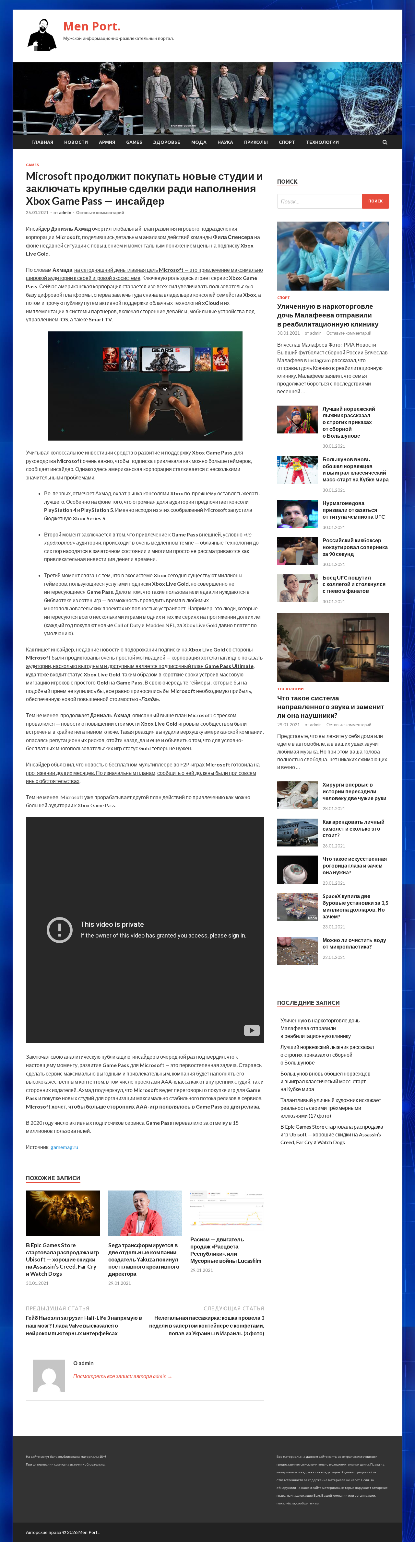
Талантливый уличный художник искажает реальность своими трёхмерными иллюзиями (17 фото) (330, 1108)
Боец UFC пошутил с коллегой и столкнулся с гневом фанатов (354, 584)
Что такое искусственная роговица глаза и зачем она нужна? (355, 865)
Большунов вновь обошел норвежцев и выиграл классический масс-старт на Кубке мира (356, 469)
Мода (199, 142)
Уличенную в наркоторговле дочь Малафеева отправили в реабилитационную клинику (328, 315)
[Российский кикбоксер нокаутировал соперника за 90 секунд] (297, 563)
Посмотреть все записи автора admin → (122, 1376)
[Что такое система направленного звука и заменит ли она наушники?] (333, 683)
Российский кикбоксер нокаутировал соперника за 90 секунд (355, 547)
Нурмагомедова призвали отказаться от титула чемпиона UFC (354, 510)
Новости (76, 142)
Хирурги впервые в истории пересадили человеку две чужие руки (354, 791)
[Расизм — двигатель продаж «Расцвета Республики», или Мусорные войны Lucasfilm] (227, 1232)
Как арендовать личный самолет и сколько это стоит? (354, 828)
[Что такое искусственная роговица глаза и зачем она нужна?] (297, 882)
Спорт (287, 142)
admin (65, 212)
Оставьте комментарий (100, 212)
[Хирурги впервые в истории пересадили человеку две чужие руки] (297, 807)
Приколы (256, 142)
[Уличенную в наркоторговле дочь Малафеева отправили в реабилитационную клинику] (333, 292)
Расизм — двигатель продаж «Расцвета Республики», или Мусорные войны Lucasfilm (225, 1250)
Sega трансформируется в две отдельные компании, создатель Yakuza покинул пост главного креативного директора (143, 1259)
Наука (225, 142)
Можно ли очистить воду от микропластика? (354, 943)
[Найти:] (333, 201)
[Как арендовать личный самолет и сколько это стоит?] (297, 844)
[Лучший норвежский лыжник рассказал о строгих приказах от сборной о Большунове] (297, 431)
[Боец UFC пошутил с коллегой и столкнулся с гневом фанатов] (297, 600)
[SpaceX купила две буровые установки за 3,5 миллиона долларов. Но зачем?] (297, 918)
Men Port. (92, 26)
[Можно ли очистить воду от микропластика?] (297, 963)
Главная (42, 142)
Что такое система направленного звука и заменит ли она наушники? (330, 706)
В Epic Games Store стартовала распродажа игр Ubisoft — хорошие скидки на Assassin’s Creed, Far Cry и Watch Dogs (62, 1259)
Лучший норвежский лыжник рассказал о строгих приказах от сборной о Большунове (349, 422)
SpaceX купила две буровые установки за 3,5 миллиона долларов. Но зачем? (355, 906)
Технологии (322, 142)
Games (134, 142)
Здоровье (166, 142)
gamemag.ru (64, 1147)
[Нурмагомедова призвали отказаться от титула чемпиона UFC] (297, 526)
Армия (107, 142)
